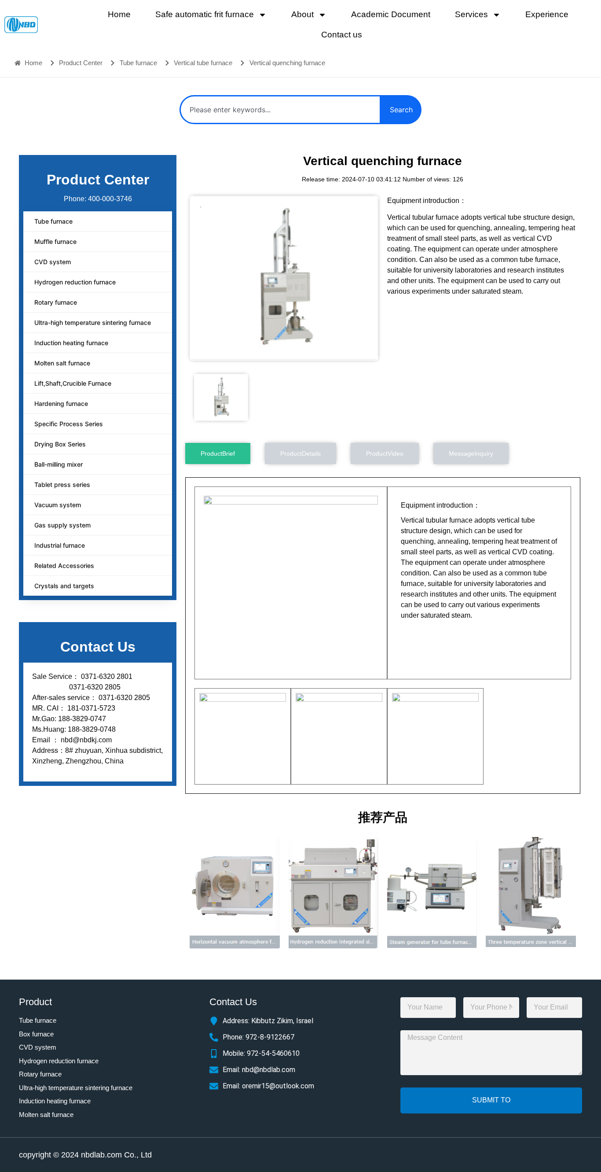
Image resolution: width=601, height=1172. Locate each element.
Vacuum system (57, 505)
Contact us (341, 34)
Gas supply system (62, 525)
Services (471, 14)
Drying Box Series (60, 444)
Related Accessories (64, 565)
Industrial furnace (59, 545)
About (302, 14)
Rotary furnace (55, 302)
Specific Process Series (68, 424)
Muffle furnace (55, 241)
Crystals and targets (64, 586)
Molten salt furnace (62, 363)
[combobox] (280, 109)
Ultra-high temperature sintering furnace (92, 322)
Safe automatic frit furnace (204, 14)
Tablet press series (62, 484)
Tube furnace (53, 221)
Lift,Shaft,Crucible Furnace (72, 383)
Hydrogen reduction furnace (75, 282)
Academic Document (390, 14)
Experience (546, 14)
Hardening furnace (61, 403)
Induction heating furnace (71, 342)
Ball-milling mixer (58, 464)
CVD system (52, 261)
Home (119, 14)
